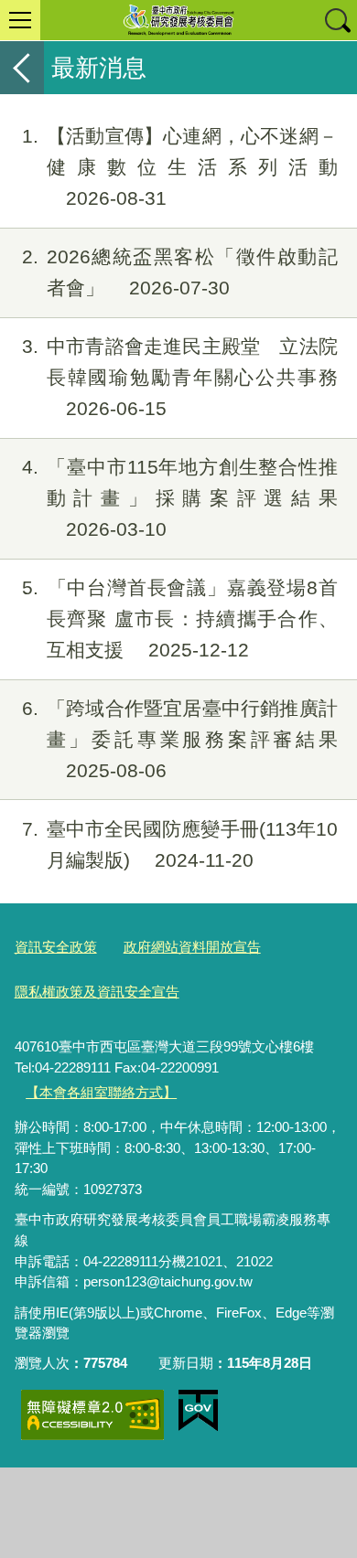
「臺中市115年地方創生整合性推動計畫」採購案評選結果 (180, 497)
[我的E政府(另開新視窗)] (198, 1411)
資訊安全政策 (56, 947)
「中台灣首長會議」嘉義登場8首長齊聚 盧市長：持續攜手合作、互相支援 (180, 618)
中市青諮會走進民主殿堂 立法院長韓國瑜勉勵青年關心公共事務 (180, 377)
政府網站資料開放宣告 (192, 947)
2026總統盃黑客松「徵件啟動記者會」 (180, 272)
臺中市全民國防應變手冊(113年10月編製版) (180, 844)
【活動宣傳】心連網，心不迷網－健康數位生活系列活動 (180, 166)
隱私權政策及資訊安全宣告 (97, 991)
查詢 (337, 20)
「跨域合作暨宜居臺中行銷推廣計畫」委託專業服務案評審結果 (180, 739)
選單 (20, 20)
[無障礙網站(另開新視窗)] (92, 1415)
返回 (22, 67)
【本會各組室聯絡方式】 (101, 1092)
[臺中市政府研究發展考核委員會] (178, 20)
